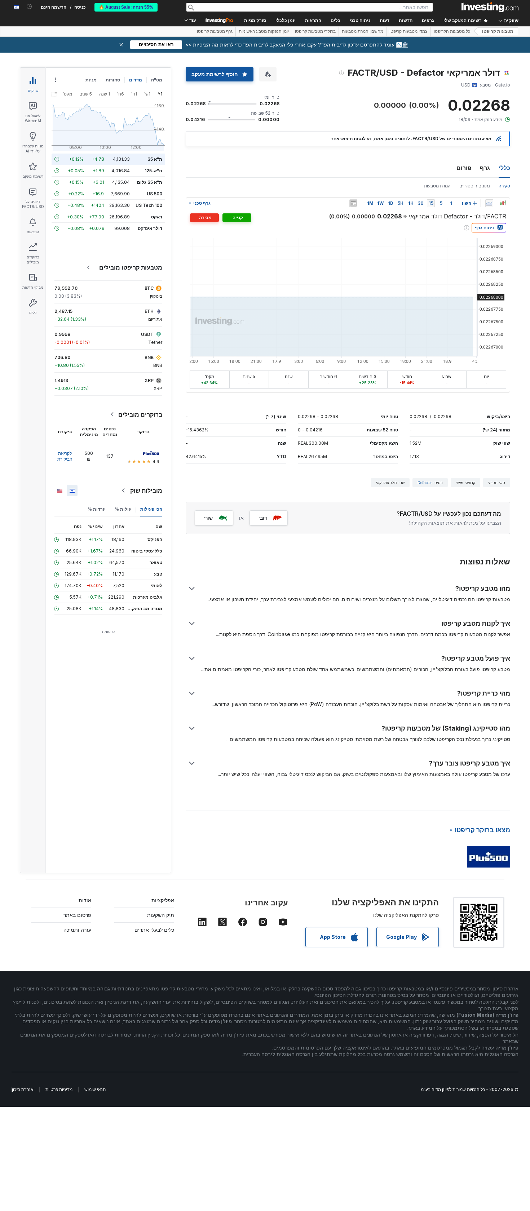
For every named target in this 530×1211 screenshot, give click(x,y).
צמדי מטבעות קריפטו (408, 31)
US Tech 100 (149, 205)
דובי (263, 518)
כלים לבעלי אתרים (154, 930)
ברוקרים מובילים (140, 414)
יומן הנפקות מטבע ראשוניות (264, 31)
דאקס (156, 216)
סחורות (113, 80)
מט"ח (156, 80)
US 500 (154, 193)
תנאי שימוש (95, 1089)
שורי (208, 518)
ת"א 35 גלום (149, 182)
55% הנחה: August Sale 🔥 (126, 7)
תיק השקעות (160, 915)
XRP (149, 380)
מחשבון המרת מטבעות (362, 31)
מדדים (135, 80)
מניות (91, 80)
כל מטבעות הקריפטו (452, 31)
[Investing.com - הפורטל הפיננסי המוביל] (489, 7)
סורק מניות (255, 20)
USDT (147, 334)
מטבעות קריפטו (497, 31)
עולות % (123, 509)
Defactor (425, 482)
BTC (149, 288)
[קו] (489, 203)
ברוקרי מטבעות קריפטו (315, 31)
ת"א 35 (154, 159)
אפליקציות (162, 900)
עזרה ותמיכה (77, 930)
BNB (149, 357)
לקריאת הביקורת (64, 456)
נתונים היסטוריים (474, 185)
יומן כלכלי (285, 20)
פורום (463, 168)
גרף (485, 168)
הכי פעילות (151, 509)
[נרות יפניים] (503, 203)
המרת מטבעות (437, 185)
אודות (85, 900)
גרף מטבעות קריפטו (215, 31)
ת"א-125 (153, 170)
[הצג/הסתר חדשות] (353, 203)
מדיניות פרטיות (58, 1089)
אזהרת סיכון (23, 1089)
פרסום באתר (77, 915)
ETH (149, 311)
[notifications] (29, 6)
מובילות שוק (146, 490)
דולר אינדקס (150, 228)
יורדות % (97, 509)
